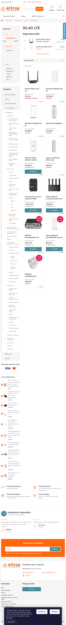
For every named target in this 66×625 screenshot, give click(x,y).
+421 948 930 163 (50, 572)
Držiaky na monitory (13, 267)
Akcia (8, 53)
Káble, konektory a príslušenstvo (12, 232)
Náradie (9, 239)
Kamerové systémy (10, 94)
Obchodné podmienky (6, 2)
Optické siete (10, 285)
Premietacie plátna (14, 278)
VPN (11, 207)
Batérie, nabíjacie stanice (13, 159)
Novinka (8, 56)
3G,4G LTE (13, 210)
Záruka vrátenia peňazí (7, 606)
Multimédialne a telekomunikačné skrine (13, 134)
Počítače (11, 272)
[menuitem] (10, 16)
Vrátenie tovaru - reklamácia (8, 604)
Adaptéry (11, 322)
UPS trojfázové (13, 150)
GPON (10, 314)
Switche (11, 172)
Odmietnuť (41, 612)
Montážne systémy (14, 253)
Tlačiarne (9, 346)
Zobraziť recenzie (19, 515)
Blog (2, 588)
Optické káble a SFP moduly (13, 215)
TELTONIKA (9, 71)
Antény (11, 181)
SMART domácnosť (10, 103)
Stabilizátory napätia (12, 164)
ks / (31, 589)
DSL (11, 204)
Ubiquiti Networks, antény (14, 219)
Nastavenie (11, 622)
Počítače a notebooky (13, 335)
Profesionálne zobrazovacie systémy (13, 243)
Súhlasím (55, 612)
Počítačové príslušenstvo (10, 339)
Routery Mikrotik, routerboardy (13, 194)
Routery (11, 198)
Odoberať (55, 549)
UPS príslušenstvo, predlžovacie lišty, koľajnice (14, 154)
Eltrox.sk (27, 575)
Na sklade (9, 50)
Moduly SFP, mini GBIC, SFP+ (13, 293)
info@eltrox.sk (29, 572)
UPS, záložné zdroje (12, 144)
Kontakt (3, 593)
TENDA (8, 74)
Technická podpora (6, 601)
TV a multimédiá (9, 108)
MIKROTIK (9, 68)
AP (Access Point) (14, 178)
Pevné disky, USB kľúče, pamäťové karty (13, 228)
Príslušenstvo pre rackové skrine (13, 119)
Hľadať (39, 9)
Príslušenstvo (12, 325)
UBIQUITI (9, 77)
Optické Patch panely (12, 310)
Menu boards (14, 261)
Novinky (7, 358)
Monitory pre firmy (14, 247)
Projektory (11, 250)
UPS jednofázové (13, 147)
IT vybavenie (8, 112)
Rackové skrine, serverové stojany (13, 139)
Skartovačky (10, 349)
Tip (7, 59)
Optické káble (12, 331)
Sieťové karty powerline (12, 185)
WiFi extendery (13, 175)
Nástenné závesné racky (13, 124)
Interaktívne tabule (14, 275)
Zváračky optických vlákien (13, 298)
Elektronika (8, 354)
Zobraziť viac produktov (43, 54)
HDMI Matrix (12, 281)
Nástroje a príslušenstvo (12, 306)
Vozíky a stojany (12, 257)
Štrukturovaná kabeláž (12, 289)
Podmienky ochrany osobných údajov (9, 598)
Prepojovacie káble (12, 236)
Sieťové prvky (10, 169)
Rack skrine (10, 116)
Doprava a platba (5, 590)
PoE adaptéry (12, 223)
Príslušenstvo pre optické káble (13, 318)
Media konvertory (13, 302)
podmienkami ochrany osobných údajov (31, 553)
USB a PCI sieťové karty (13, 189)
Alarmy (7, 99)
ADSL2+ (12, 201)
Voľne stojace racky (12, 128)
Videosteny (13, 264)
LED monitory (10, 343)
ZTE (7, 79)
